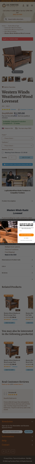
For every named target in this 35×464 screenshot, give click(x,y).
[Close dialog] (34, 222)
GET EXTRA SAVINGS (26, 234)
